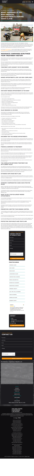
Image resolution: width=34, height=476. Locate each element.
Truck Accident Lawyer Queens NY (17, 451)
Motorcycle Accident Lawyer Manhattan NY (17, 427)
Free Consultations (17, 325)
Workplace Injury (13, 297)
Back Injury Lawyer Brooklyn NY (17, 420)
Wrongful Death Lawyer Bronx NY (17, 429)
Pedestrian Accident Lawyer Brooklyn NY (17, 435)
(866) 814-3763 (26, 2)
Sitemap (26, 456)
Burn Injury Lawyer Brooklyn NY (17, 422)
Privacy (29, 456)
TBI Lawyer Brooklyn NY (17, 445)
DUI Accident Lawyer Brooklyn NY (17, 432)
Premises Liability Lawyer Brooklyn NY (17, 436)
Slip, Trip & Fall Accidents (15, 291)
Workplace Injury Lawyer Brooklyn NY (17, 447)
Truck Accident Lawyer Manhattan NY (17, 438)
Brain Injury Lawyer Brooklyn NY (17, 421)
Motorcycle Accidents (14, 282)
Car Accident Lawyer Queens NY (17, 452)
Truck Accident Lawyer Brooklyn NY (17, 446)
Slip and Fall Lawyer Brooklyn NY (17, 437)
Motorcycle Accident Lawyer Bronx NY (17, 428)
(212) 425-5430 (17, 400)
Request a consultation (17, 258)
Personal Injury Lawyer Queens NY (16, 453)
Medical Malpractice (13, 279)
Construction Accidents (14, 276)
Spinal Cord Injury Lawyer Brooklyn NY (17, 444)
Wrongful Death (12, 300)
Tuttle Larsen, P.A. (8, 49)
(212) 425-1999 (17, 397)
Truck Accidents (13, 294)
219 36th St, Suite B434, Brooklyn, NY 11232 (17, 321)
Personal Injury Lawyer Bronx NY (17, 450)
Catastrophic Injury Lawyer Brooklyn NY (17, 423)
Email (12, 318)
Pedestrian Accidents (14, 285)
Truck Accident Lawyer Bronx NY (17, 441)
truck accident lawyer (4, 50)
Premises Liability (13, 288)
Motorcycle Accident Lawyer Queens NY (17, 442)
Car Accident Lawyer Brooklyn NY (17, 426)
